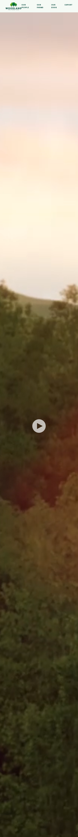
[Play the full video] (39, 426)
